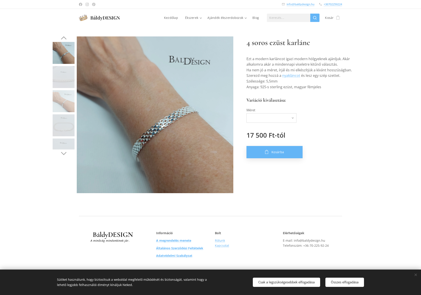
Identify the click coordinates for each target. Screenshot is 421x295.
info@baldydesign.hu (300, 4)
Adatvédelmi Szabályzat (174, 256)
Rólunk (220, 240)
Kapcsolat (222, 245)
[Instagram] (87, 4)
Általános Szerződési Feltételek (179, 248)
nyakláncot (291, 75)
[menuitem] (172, 17)
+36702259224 (333, 4)
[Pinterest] (93, 4)
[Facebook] (80, 4)
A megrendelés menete (173, 240)
